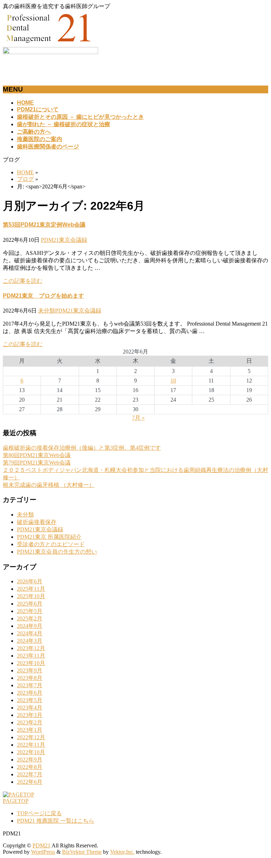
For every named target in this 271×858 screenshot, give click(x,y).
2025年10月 (31, 596)
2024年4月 (29, 633)
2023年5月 (29, 700)
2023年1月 (29, 730)
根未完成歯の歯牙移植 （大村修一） (49, 485)
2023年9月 (29, 670)
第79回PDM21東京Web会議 (37, 463)
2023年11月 (31, 656)
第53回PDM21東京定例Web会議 (44, 225)
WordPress (43, 852)
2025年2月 (29, 618)
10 (173, 381)
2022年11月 (31, 745)
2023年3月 (29, 715)
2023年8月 (29, 678)
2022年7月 (29, 774)
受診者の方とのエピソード (51, 544)
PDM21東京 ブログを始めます (43, 296)
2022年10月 (31, 752)
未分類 (46, 311)
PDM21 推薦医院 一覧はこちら (55, 821)
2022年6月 (29, 782)
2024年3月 (29, 641)
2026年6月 (29, 581)
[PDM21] (49, 44)
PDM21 (41, 845)
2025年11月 (31, 589)
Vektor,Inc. (122, 852)
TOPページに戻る (39, 813)
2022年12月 (31, 737)
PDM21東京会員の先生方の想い (57, 552)
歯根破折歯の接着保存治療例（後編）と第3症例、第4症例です (82, 448)
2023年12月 (31, 648)
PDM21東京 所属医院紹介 (49, 537)
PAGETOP (16, 801)
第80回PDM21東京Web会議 (37, 455)
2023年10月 (31, 663)
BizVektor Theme (82, 852)
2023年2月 (29, 722)
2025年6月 (29, 604)
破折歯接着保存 (36, 522)
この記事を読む (22, 281)
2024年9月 (29, 626)
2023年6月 (29, 693)
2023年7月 (29, 685)
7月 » (138, 418)
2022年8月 (29, 767)
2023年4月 (29, 708)
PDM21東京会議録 (64, 240)
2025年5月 (29, 611)
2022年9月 (29, 760)
